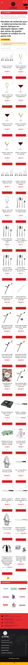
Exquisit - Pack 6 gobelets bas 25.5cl (7, 182)
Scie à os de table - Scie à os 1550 (7, 528)
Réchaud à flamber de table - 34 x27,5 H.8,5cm (7, 413)
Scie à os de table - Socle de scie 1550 (7, 471)
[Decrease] (5, 74)
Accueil (2, 16)
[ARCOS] (6, 589)
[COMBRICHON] (22, 605)
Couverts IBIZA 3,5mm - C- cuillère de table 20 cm (21, 240)
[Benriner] (14, 589)
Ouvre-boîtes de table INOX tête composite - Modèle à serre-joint (21, 356)
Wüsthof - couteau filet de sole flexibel (20, 413)
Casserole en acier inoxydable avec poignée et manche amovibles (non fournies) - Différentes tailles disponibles (7, 561)
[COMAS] (22, 597)
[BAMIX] (6, 605)
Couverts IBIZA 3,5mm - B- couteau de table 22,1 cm (7, 269)
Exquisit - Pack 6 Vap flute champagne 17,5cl (7, 96)
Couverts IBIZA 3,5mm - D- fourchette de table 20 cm (21, 269)
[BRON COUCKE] (14, 605)
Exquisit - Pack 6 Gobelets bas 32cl (7, 67)
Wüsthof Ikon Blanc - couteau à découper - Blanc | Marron (20, 529)
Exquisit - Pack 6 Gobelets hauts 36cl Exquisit (21, 182)
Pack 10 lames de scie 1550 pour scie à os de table (20, 298)
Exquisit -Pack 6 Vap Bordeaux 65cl (7, 124)
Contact (25, 4)
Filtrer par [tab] (6, 39)
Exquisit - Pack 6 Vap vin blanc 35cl (20, 124)
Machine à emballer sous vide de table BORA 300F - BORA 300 (21, 559)
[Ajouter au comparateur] (12, 54)
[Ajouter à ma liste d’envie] (12, 52)
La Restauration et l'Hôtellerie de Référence (7, 384)
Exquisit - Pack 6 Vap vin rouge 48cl (20, 153)
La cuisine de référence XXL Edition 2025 (21, 442)
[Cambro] (22, 589)
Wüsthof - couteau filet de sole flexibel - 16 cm (7, 500)
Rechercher (24, 2)
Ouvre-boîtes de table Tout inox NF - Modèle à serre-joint (20, 384)
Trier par (17, 48)
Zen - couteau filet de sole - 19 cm (20, 471)
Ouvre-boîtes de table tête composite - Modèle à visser (7, 298)
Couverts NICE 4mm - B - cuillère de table (21, 211)
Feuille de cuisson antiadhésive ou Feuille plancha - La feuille (7, 442)
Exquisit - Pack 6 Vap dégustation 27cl (7, 211)
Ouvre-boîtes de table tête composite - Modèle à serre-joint (7, 356)
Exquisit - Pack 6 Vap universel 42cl (7, 153)
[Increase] (10, 74)
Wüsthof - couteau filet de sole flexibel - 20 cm (21, 500)
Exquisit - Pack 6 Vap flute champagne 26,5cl (20, 67)
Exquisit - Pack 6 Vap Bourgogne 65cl (20, 95)
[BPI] (14, 597)
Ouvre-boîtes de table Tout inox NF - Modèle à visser (20, 327)
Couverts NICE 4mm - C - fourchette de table (7, 240)
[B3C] (6, 597)
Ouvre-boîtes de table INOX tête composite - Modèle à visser (7, 327)
